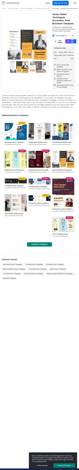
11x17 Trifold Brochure (60, 234)
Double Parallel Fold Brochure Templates (60, 273)
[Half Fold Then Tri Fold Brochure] (16, 159)
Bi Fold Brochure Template (14, 142)
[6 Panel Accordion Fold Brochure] (63, 193)
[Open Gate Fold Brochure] (16, 202)
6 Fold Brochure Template (14, 185)
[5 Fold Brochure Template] (39, 181)
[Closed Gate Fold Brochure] (63, 131)
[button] (58, 41)
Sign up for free (60, 3)
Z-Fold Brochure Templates (34, 264)
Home (4, 8)
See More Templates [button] (39, 244)
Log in (47, 3)
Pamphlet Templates (9, 278)
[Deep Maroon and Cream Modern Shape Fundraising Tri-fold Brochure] (39, 159)
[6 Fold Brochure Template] (16, 181)
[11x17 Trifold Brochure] (63, 225)
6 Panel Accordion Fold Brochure (63, 209)
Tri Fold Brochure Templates (38, 269)
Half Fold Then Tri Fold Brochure (16, 170)
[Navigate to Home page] (10, 3)
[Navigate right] (46, 67)
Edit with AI (72, 41)
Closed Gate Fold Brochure (62, 142)
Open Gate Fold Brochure (14, 213)
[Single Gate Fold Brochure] (39, 131)
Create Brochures (13, 8)
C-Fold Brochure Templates (12, 273)
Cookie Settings (42, 465)
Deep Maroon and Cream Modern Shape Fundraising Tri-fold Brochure (39, 170)
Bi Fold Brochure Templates (55, 264)
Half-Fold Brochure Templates (33, 273)
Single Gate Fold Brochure (38, 142)
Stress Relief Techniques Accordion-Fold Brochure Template (63, 170)
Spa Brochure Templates (58, 269)
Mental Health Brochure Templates (14, 269)
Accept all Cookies (64, 465)
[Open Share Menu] (73, 35)
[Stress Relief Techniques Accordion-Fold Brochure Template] (63, 159)
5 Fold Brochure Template (38, 186)
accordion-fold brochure (42, 8)
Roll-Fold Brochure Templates (12, 264)
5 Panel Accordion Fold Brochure (39, 203)
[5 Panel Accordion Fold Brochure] (39, 198)
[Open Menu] (75, 3)
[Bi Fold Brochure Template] (16, 131)
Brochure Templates (26, 8)
